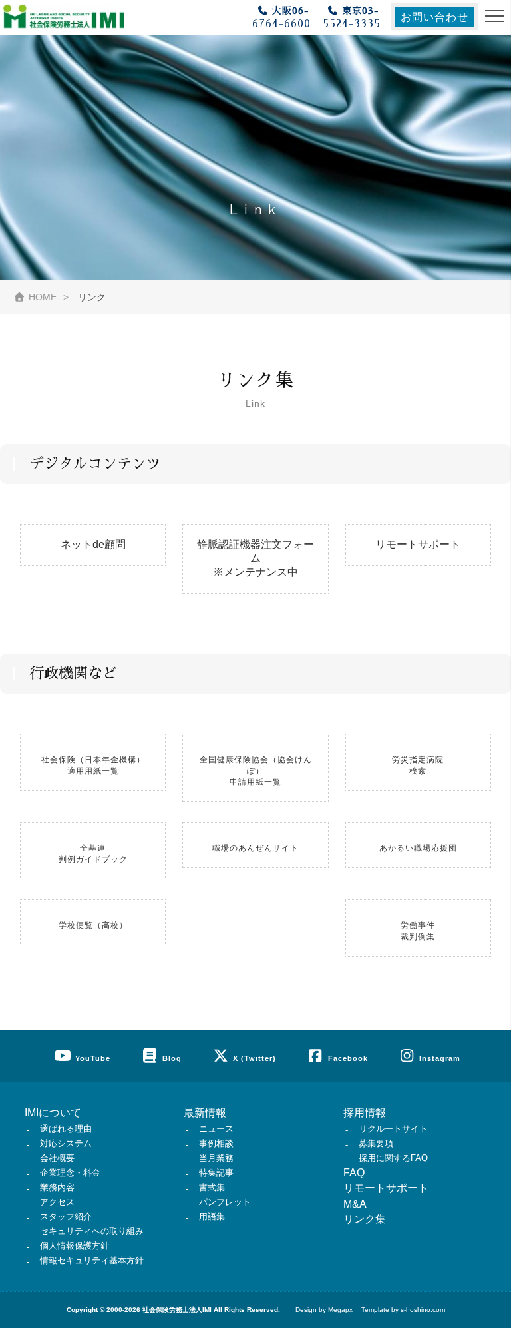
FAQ (354, 1172)
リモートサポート (417, 544)
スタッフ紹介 (66, 1216)
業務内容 (57, 1187)
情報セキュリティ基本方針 (92, 1260)
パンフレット (225, 1202)
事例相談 (216, 1143)
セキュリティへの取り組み (92, 1231)
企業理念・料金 (70, 1173)
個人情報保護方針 (74, 1246)
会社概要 (57, 1158)
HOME (43, 297)
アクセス (57, 1202)
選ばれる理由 (66, 1129)
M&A (355, 1204)
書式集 (212, 1187)
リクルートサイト (393, 1129)
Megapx (340, 1309)
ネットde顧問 (93, 544)
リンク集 (364, 1219)
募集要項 (376, 1143)
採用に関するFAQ (393, 1158)
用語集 (212, 1216)
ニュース (216, 1129)
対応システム (66, 1143)
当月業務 (216, 1158)
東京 (352, 17)
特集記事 (216, 1173)
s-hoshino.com (423, 1309)
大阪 (281, 17)
